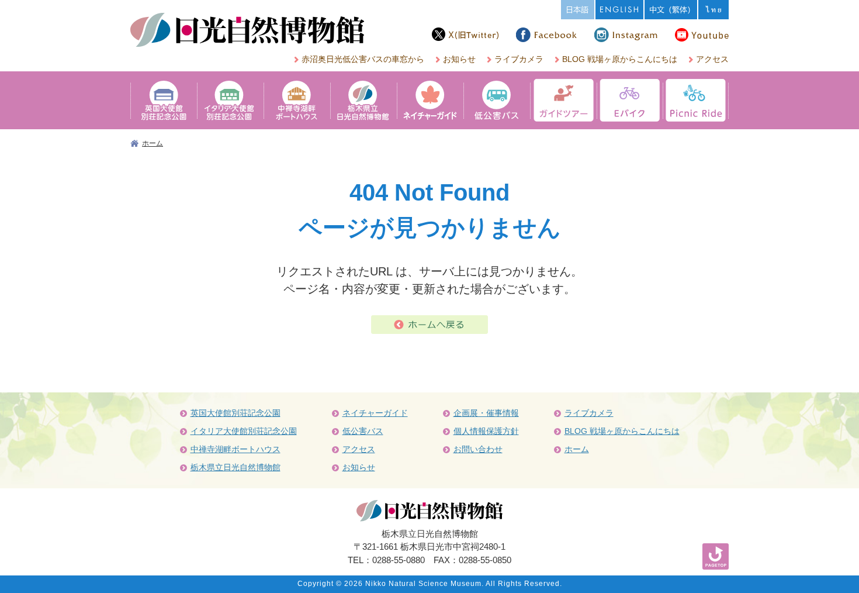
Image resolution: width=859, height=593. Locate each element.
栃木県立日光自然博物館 (235, 467)
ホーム (152, 143)
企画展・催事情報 (486, 413)
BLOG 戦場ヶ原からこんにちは (619, 59)
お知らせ (459, 59)
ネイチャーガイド (375, 413)
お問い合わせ (478, 449)
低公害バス (362, 431)
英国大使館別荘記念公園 (235, 413)
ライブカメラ (518, 59)
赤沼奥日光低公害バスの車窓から (363, 59)
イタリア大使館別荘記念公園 (243, 431)
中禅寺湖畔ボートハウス (235, 449)
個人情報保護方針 (486, 431)
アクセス (712, 59)
